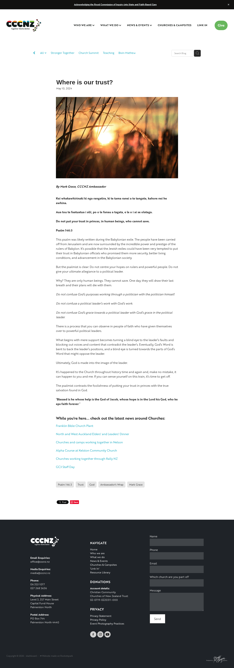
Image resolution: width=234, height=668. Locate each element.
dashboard (31, 655)
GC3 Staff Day (65, 467)
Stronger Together (62, 53)
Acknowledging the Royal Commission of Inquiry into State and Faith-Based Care (115, 4)
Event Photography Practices (107, 623)
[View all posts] (34, 53)
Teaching (108, 53)
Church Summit (89, 53)
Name (153, 536)
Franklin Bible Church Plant (74, 426)
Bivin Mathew (127, 53)
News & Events (99, 561)
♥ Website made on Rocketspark (56, 655)
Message (155, 590)
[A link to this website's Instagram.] (100, 634)
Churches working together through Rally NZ (87, 458)
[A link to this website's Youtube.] (107, 634)
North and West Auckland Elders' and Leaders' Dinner (92, 434)
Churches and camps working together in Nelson (89, 442)
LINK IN (202, 25)
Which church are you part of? (169, 577)
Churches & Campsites (103, 564)
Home (93, 549)
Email (153, 563)
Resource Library (100, 572)
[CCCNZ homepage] (28, 25)
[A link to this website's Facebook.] (93, 634)
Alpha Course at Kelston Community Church (86, 450)
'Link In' (94, 568)
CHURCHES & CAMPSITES (174, 25)
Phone (154, 550)
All (42, 53)
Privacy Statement (100, 616)
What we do (97, 557)
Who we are (97, 553)
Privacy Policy (98, 619)
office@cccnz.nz (40, 561)
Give (221, 25)
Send (157, 619)
